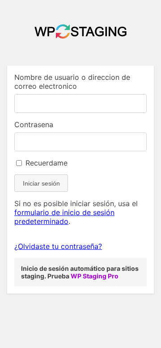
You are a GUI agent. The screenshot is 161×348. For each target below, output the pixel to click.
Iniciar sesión (41, 183)
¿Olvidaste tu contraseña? (58, 246)
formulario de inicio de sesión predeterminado (64, 217)
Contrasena (33, 124)
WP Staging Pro (95, 276)
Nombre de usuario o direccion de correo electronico (72, 82)
